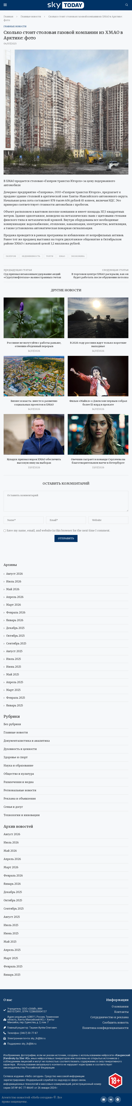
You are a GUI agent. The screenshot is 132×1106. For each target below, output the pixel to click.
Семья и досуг (13, 806)
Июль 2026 (13, 581)
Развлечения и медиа (19, 782)
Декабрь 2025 (15, 628)
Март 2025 (13, 690)
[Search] (126, 5)
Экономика (78, 256)
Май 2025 (12, 674)
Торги (49, 256)
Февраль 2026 (15, 612)
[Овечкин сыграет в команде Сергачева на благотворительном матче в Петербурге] (98, 434)
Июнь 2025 (13, 666)
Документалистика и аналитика (27, 740)
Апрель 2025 (14, 682)
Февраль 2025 (15, 697)
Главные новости (31, 16)
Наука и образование (18, 765)
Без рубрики (12, 724)
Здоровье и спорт (16, 757)
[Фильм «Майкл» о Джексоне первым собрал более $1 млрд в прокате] (98, 376)
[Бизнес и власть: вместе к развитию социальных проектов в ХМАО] (34, 376)
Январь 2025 (14, 705)
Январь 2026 (14, 620)
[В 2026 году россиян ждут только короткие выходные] (98, 318)
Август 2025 (14, 651)
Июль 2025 (13, 659)
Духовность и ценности (20, 749)
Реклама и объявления (20, 798)
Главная (8, 16)
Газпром (11, 256)
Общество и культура (19, 773)
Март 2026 (13, 604)
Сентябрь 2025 (16, 643)
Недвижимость (31, 256)
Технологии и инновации (22, 815)
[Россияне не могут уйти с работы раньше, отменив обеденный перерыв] (34, 318)
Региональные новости (20, 790)
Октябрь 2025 (15, 635)
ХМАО (62, 256)
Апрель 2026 (14, 597)
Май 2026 (12, 589)
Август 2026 (14, 573)
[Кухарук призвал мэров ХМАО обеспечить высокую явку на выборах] (34, 434)
